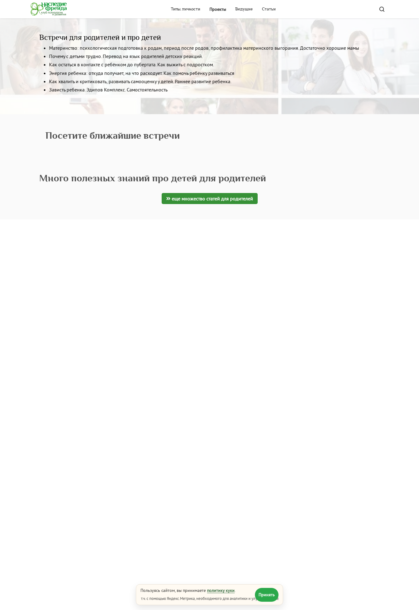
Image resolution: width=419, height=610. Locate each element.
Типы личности (185, 9)
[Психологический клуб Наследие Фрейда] (48, 9)
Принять (267, 594)
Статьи (269, 9)
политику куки (221, 590)
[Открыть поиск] (382, 9)
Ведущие (244, 9)
